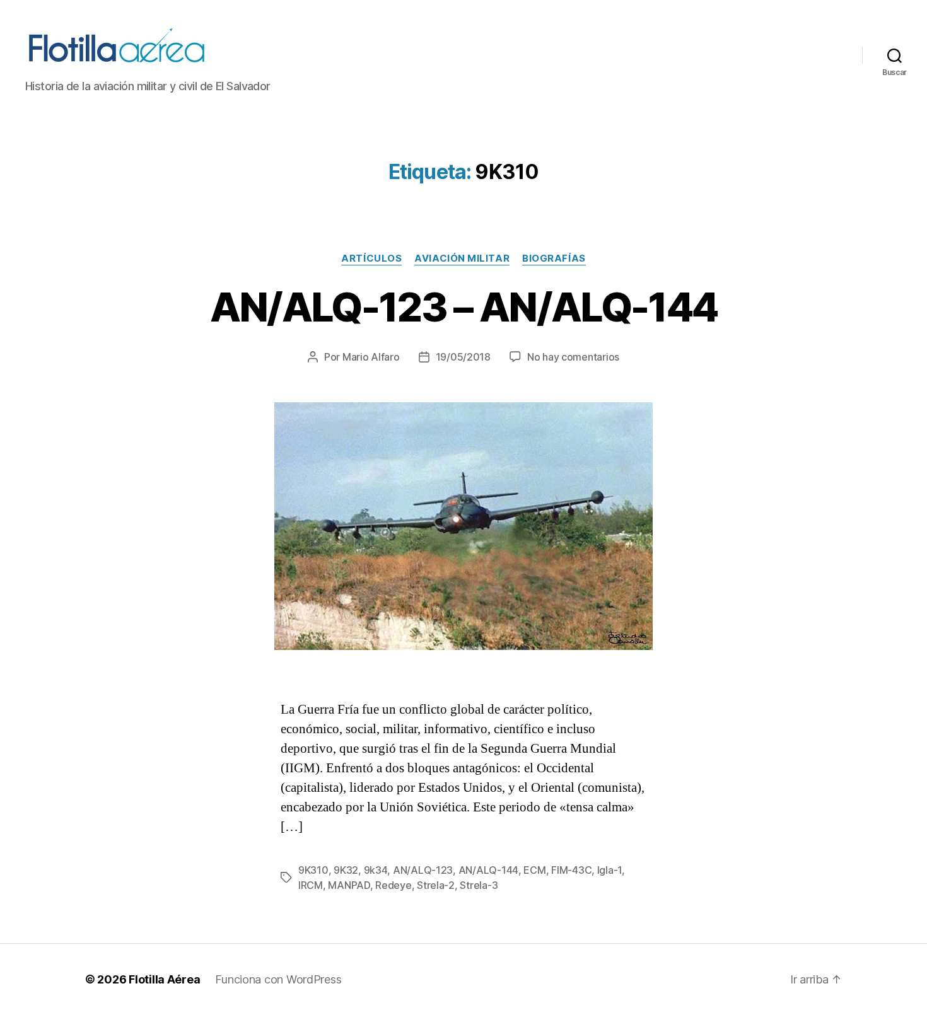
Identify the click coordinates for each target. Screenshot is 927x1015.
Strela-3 (479, 885)
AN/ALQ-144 (488, 870)
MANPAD (349, 885)
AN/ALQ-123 (423, 870)
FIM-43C (571, 870)
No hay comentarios (573, 357)
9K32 (346, 870)
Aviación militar (462, 258)
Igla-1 (609, 870)
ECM (534, 870)
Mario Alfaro (371, 357)
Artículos (371, 258)
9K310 (313, 870)
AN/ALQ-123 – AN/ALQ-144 (464, 306)
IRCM (310, 885)
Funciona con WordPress (278, 979)
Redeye (393, 885)
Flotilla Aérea (164, 979)
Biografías (554, 258)
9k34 (376, 870)
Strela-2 (436, 885)
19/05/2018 (463, 357)
